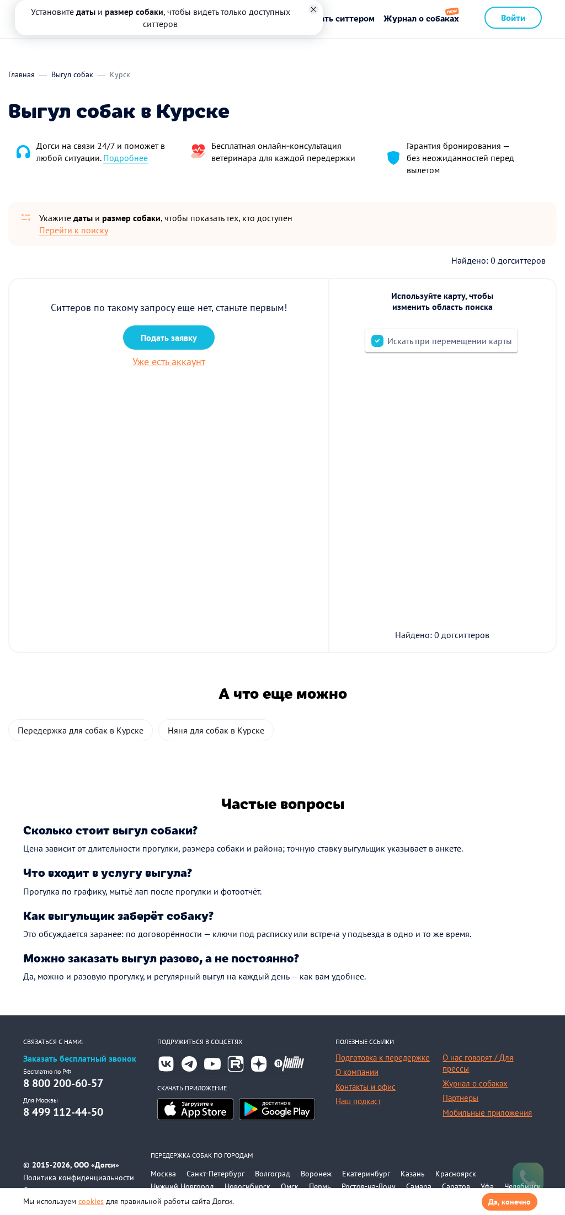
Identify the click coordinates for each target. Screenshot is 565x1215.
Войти (513, 17)
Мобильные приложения (487, 1112)
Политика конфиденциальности (78, 1177)
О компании (357, 1072)
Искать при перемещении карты (449, 340)
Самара (418, 1186)
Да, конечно (509, 1202)
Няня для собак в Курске (216, 730)
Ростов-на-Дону (369, 1186)
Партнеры (460, 1098)
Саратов (456, 1186)
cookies (91, 1201)
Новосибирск (247, 1186)
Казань (413, 1174)
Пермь (320, 1186)
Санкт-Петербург (215, 1174)
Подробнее (125, 157)
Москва (163, 1174)
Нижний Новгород (182, 1186)
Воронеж (316, 1174)
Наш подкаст (358, 1101)
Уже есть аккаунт (168, 361)
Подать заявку (169, 337)
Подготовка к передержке (382, 1057)
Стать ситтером (342, 18)
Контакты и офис (365, 1087)
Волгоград (272, 1174)
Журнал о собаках (421, 18)
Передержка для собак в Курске (80, 730)
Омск (290, 1186)
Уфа (487, 1186)
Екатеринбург (366, 1174)
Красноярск (455, 1174)
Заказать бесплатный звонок (79, 1058)
